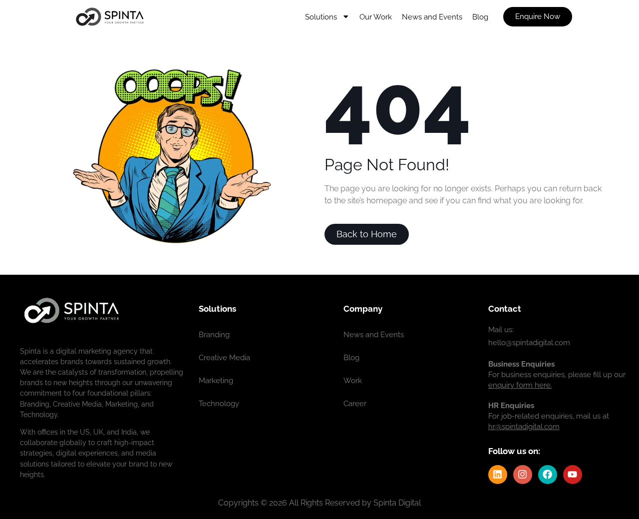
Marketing (216, 380)
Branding (214, 334)
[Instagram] (522, 474)
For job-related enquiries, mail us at (548, 416)
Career (354, 403)
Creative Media (224, 357)
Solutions (321, 16)
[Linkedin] (497, 474)
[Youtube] (572, 474)
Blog (480, 16)
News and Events (432, 16)
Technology (219, 403)
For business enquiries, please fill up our (557, 375)
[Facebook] (547, 474)
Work (352, 380)
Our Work (375, 16)
